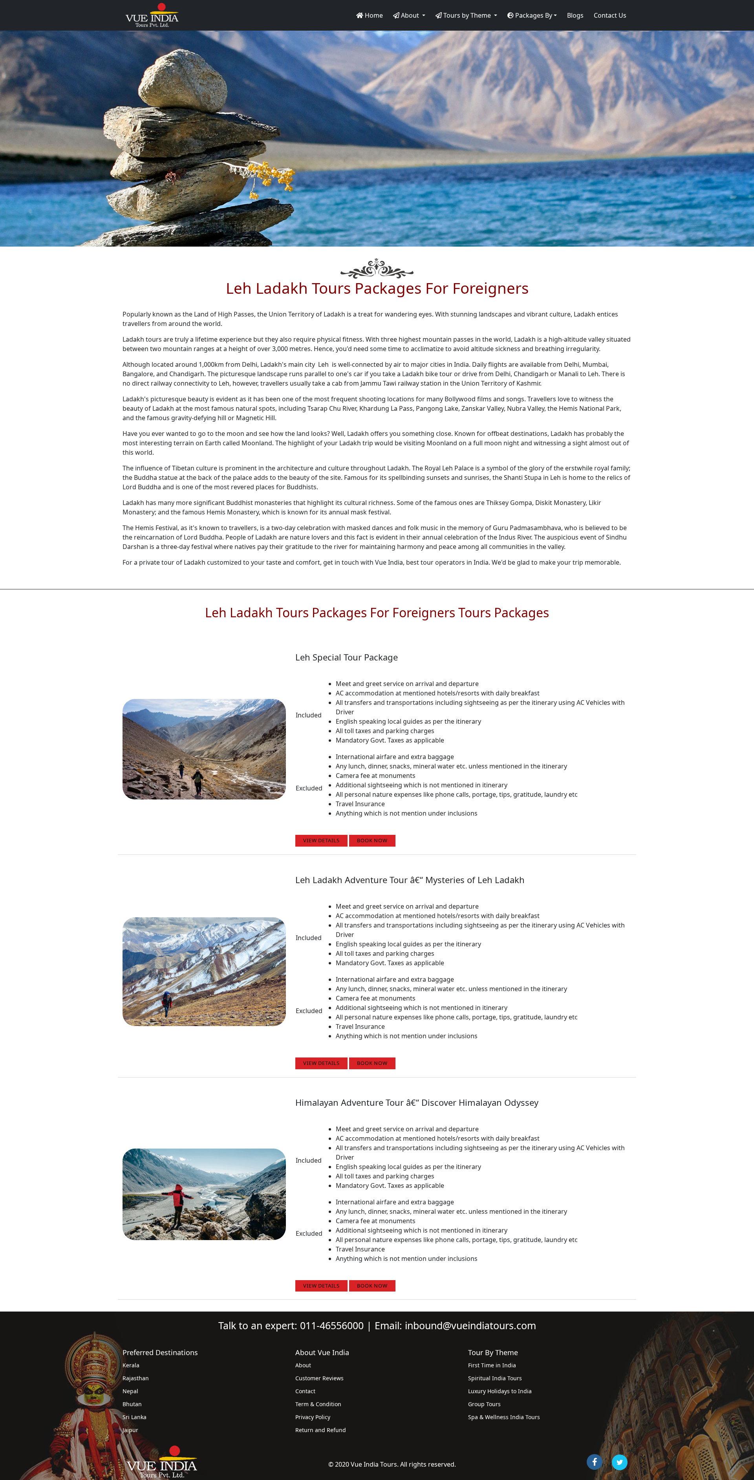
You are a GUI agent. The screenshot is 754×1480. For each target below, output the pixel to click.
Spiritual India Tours (495, 1378)
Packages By (533, 15)
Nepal (130, 1391)
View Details (321, 840)
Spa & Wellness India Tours (504, 1417)
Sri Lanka (134, 1417)
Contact (305, 1391)
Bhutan (132, 1404)
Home (373, 15)
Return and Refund (320, 1430)
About (303, 1365)
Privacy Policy (312, 1417)
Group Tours (484, 1404)
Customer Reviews (319, 1378)
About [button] (410, 15)
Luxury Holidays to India (500, 1391)
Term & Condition (318, 1404)
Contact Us (610, 15)
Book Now (372, 840)
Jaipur (130, 1430)
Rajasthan (136, 1378)
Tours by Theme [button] (467, 15)
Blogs (575, 15)
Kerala (131, 1365)
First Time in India (492, 1365)
